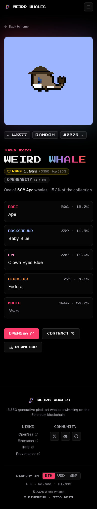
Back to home (19, 27)
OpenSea (18, 333)
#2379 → (73, 135)
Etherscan (26, 441)
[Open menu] (88, 6)
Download (26, 347)
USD (61, 476)
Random (45, 135)
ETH (48, 476)
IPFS (26, 447)
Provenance (26, 453)
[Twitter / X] (54, 436)
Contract (58, 333)
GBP (73, 476)
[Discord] (65, 436)
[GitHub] (76, 436)
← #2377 (17, 135)
